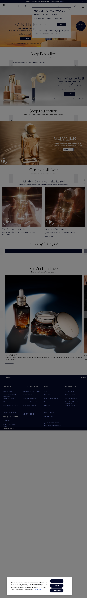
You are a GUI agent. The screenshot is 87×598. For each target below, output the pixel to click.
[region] (39, 586)
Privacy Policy (37, 589)
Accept (56, 581)
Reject (56, 585)
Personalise (57, 590)
